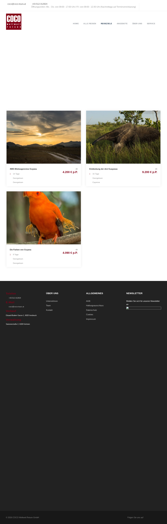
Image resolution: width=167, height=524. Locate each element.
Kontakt (49, 310)
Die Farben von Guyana (20, 250)
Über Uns (137, 24)
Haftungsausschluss (95, 305)
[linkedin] (148, 7)
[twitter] (152, 7)
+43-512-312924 (39, 4)
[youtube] (156, 7)
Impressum (91, 319)
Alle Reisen (89, 24)
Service (151, 24)
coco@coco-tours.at (16, 4)
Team (48, 305)
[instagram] (161, 7)
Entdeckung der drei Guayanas (103, 169)
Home (76, 24)
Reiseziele (106, 24)
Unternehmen (52, 301)
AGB (88, 301)
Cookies (89, 314)
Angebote (122, 24)
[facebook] (144, 7)
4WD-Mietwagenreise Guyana (23, 169)
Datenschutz (91, 310)
